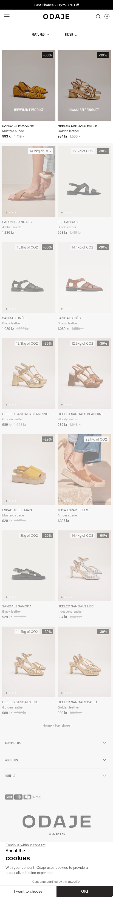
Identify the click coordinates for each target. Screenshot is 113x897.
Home (48, 725)
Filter (69, 34)
